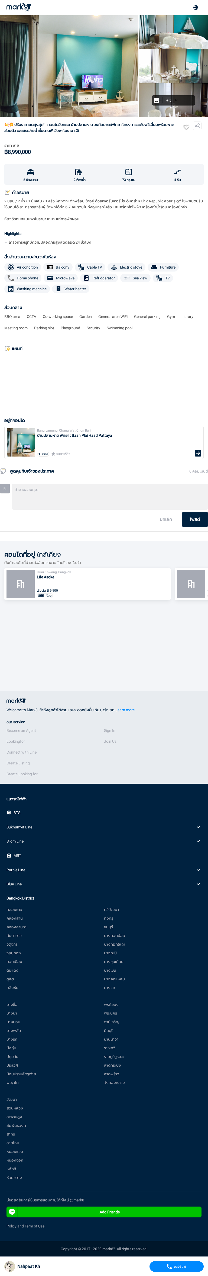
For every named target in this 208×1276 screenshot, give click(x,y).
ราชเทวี (109, 1048)
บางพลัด (13, 1030)
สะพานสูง (14, 1117)
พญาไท (12, 1082)
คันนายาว (14, 935)
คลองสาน (14, 918)
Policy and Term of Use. (26, 1226)
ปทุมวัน (12, 1056)
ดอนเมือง (14, 961)
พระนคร (110, 1013)
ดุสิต (10, 979)
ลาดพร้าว (111, 1074)
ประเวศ (12, 1065)
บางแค (109, 987)
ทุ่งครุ (108, 918)
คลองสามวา (16, 927)
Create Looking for (22, 774)
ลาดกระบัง (112, 1065)
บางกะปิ (110, 953)
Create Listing (18, 763)
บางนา (11, 1013)
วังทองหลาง (114, 1082)
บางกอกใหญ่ (114, 944)
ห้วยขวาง (14, 1177)
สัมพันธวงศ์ (16, 1125)
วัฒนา (11, 1099)
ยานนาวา (111, 1039)
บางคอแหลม (114, 979)
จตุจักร (12, 944)
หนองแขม (14, 1151)
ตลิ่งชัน (12, 987)
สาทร (10, 1134)
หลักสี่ (11, 1169)
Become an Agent (21, 730)
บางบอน (13, 1022)
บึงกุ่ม (11, 1048)
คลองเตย (14, 909)
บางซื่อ (12, 1004)
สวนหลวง (14, 1108)
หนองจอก (14, 1160)
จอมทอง (13, 953)
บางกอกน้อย (114, 935)
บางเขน (110, 970)
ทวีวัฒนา (111, 909)
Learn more (125, 710)
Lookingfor (15, 741)
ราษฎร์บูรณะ (114, 1056)
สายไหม (12, 1143)
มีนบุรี (108, 1030)
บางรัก (11, 1039)
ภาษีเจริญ (111, 1022)
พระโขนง (111, 1004)
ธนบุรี (108, 927)
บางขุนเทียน (113, 961)
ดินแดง (12, 970)
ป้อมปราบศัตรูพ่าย (21, 1074)
